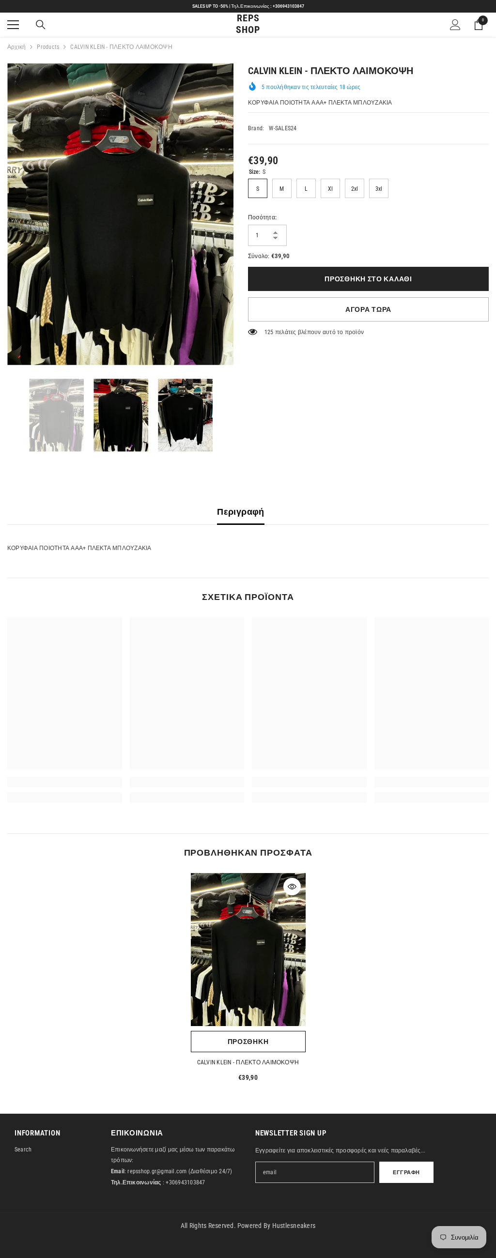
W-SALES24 (282, 128)
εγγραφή (406, 1172)
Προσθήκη (248, 1041)
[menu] (13, 25)
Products (48, 47)
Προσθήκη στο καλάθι (368, 279)
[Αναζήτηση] (40, 25)
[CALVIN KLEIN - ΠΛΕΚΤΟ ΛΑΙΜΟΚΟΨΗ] (248, 949)
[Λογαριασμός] (455, 24)
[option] (120, 214)
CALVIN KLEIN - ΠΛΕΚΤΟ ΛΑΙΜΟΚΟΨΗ (248, 1062)
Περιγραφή (240, 511)
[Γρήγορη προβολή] (292, 886)
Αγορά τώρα (368, 309)
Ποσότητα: (262, 217)
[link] (64, 782)
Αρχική (16, 47)
